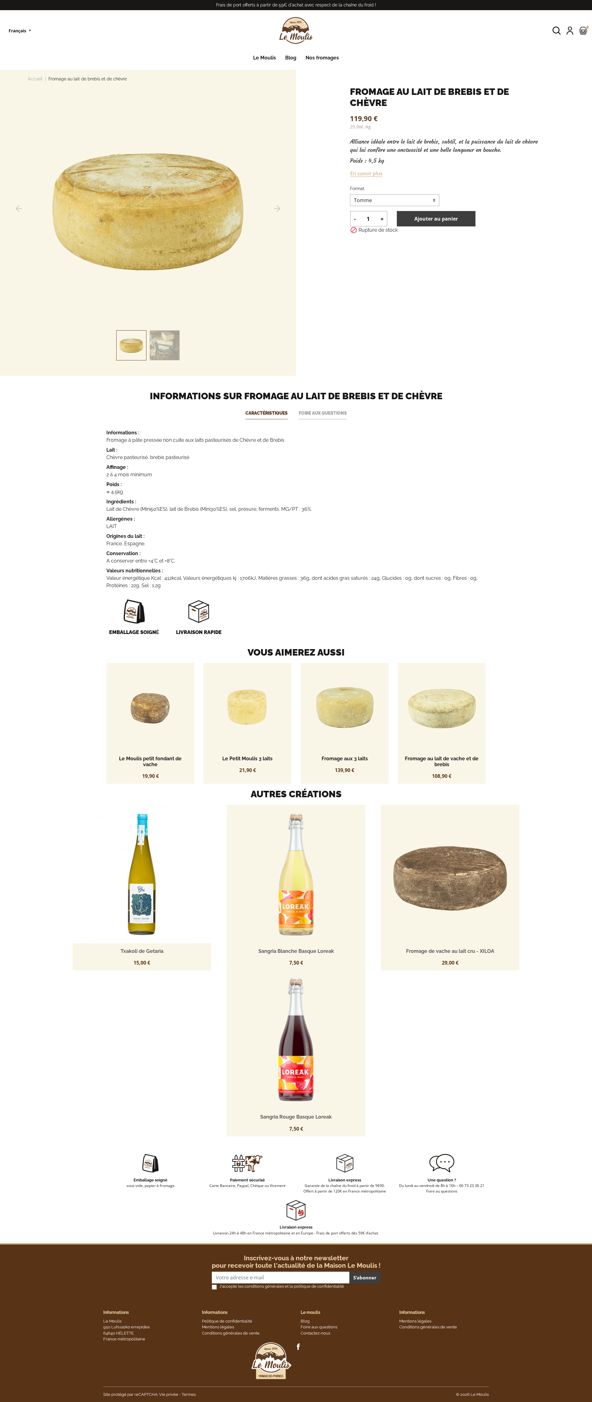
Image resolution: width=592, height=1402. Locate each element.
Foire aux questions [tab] (323, 413)
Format (357, 188)
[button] (557, 30)
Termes (189, 1394)
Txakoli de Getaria (142, 951)
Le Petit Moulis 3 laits (247, 759)
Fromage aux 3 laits (345, 759)
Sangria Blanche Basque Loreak (296, 951)
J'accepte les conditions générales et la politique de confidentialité (281, 1286)
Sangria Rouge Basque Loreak (296, 1117)
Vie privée (168, 1394)
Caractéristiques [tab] (266, 413)
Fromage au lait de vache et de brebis (442, 761)
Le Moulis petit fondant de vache (150, 761)
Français (18, 31)
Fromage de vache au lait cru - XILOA (450, 951)
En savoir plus (366, 173)
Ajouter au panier (436, 218)
